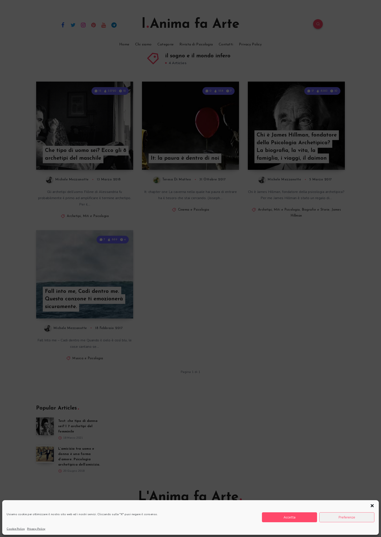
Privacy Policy (36, 529)
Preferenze (346, 517)
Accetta (289, 517)
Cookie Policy (16, 529)
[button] (372, 505)
